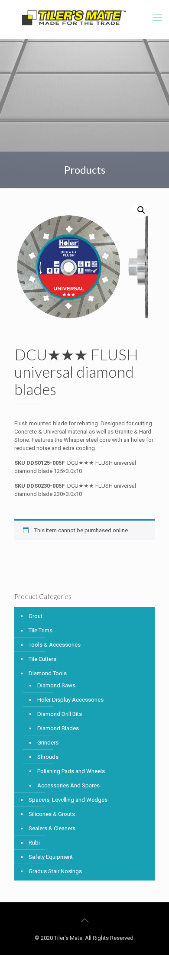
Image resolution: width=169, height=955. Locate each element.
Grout (35, 616)
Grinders (47, 742)
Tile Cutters (42, 659)
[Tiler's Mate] (74, 19)
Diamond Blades (58, 728)
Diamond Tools (48, 673)
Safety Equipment (51, 857)
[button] (141, 210)
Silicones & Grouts (52, 814)
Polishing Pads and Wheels (71, 771)
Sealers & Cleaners (52, 828)
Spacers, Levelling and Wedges (68, 799)
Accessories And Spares (68, 785)
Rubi (34, 842)
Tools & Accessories (55, 644)
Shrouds (47, 757)
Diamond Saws (56, 685)
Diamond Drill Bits (59, 714)
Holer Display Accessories (70, 699)
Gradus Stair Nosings (55, 871)
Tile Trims (40, 630)
